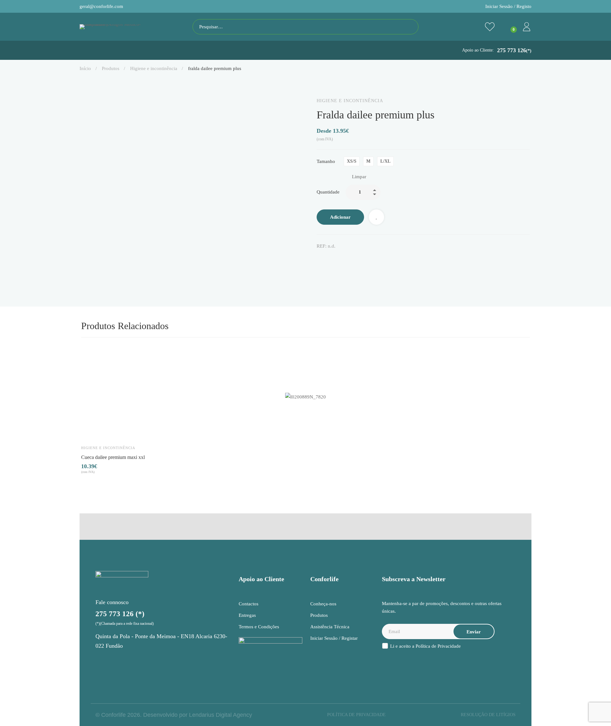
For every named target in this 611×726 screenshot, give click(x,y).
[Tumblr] (359, 259)
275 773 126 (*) (119, 614)
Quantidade (328, 191)
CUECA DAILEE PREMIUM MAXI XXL (113, 457)
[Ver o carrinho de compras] (508, 27)
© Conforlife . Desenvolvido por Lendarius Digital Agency (173, 715)
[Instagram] (100, 661)
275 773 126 (514, 50)
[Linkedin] (346, 259)
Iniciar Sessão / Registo (508, 6)
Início (85, 68)
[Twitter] (333, 259)
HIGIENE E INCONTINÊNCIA (153, 68)
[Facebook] (319, 259)
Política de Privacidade (438, 646)
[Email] (373, 259)
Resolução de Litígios (488, 714)
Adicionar (340, 217)
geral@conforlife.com (101, 6)
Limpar (359, 176)
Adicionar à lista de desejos (376, 217)
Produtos (110, 68)
